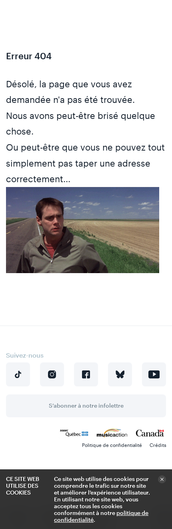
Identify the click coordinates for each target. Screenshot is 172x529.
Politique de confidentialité (112, 445)
